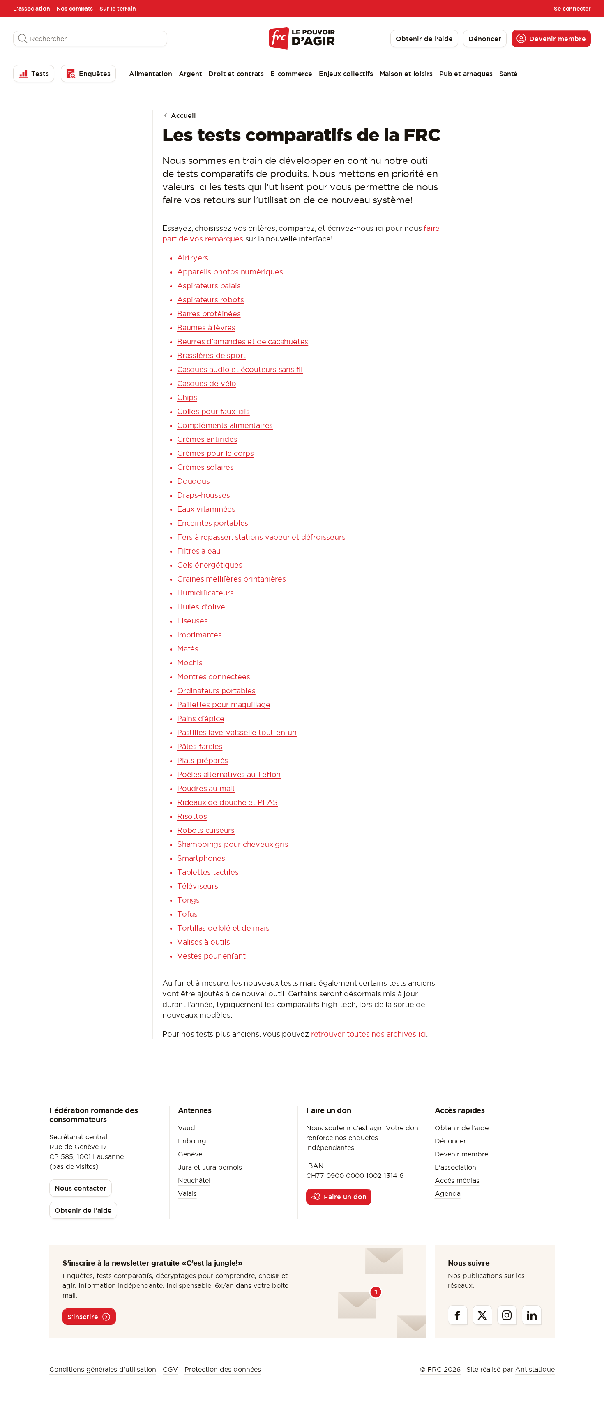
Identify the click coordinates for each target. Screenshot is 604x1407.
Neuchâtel (194, 1180)
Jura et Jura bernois (210, 1167)
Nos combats (74, 8)
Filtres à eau (198, 551)
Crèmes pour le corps (215, 453)
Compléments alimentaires (225, 425)
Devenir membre (461, 1154)
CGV (170, 1369)
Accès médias (457, 1180)
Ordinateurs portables (216, 690)
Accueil (182, 115)
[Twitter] (482, 1315)
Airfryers (192, 258)
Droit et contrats (236, 73)
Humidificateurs (205, 593)
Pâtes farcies (199, 746)
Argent (190, 73)
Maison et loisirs (406, 73)
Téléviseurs (197, 886)
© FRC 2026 (440, 1369)
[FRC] (302, 38)
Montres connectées (213, 677)
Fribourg (192, 1141)
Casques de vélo (206, 383)
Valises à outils (203, 942)
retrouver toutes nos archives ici (368, 1034)
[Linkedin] (532, 1315)
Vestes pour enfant (211, 956)
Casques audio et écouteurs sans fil (240, 369)
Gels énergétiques (209, 565)
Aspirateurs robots (210, 299)
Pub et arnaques (466, 73)
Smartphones (201, 858)
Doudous (193, 481)
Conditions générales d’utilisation (102, 1369)
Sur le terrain (117, 8)
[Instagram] (507, 1315)
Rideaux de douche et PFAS (227, 802)
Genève (190, 1154)
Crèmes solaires (205, 467)
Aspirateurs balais (208, 286)
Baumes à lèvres (206, 327)
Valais (187, 1193)
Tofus (187, 914)
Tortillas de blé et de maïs (223, 928)
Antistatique (535, 1369)
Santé (508, 73)
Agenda (448, 1193)
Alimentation (150, 73)
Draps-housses (203, 495)
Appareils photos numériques (230, 272)
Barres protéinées (209, 313)
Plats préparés (202, 760)
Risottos (192, 816)
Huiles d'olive (201, 607)
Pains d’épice (200, 718)
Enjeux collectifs (346, 73)
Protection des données (222, 1369)
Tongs (188, 900)
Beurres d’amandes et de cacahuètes (242, 341)
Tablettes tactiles (207, 872)
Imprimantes (199, 635)
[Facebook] (458, 1315)
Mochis (190, 663)
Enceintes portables (212, 523)
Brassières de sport (211, 355)
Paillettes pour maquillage (223, 704)
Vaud (186, 1127)
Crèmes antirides (207, 439)
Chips (187, 397)
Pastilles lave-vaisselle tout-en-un (237, 732)
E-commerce (291, 73)
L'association (31, 8)
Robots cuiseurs (206, 830)
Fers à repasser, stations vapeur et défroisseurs (261, 537)
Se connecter (572, 8)
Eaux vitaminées (206, 509)
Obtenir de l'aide (462, 1127)
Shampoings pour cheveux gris (232, 844)
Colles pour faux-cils (213, 411)
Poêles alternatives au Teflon (229, 774)
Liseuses (192, 621)
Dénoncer (450, 1141)
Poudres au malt (206, 788)
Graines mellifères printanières (231, 579)
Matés (187, 649)
